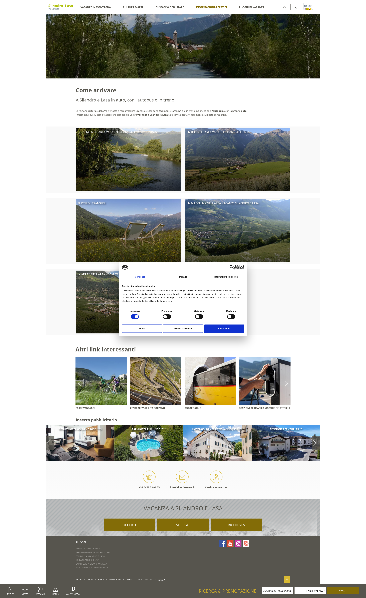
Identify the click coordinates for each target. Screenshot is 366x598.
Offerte (129, 524)
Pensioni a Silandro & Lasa (90, 556)
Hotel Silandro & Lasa (88, 548)
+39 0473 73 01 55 (149, 487)
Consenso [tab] (140, 277)
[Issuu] (246, 543)
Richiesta (236, 524)
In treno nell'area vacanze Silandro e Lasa (110, 132)
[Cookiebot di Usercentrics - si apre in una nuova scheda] (231, 267)
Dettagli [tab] (183, 277)
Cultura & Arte (133, 7)
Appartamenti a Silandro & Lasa (93, 552)
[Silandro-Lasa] (60, 7)
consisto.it (161, 579)
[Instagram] (238, 543)
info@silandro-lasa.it (182, 487)
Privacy (101, 579)
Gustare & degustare (170, 7)
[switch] (167, 316)
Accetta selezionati (183, 328)
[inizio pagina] (287, 579)
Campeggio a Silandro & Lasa (91, 563)
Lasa (165, 114)
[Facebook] (222, 543)
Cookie (129, 579)
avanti (343, 590)
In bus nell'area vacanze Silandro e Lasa (218, 132)
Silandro (155, 114)
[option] (183, 46)
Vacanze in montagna (95, 7)
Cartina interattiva (216, 487)
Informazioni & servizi (211, 7)
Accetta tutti (224, 328)
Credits (90, 579)
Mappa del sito (115, 579)
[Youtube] (230, 543)
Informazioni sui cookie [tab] (226, 277)
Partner (79, 579)
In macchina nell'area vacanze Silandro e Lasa (223, 203)
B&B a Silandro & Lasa (87, 560)
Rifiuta (142, 328)
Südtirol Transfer (91, 203)
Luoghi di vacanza (251, 7)
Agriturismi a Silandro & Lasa (92, 567)
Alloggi (183, 524)
